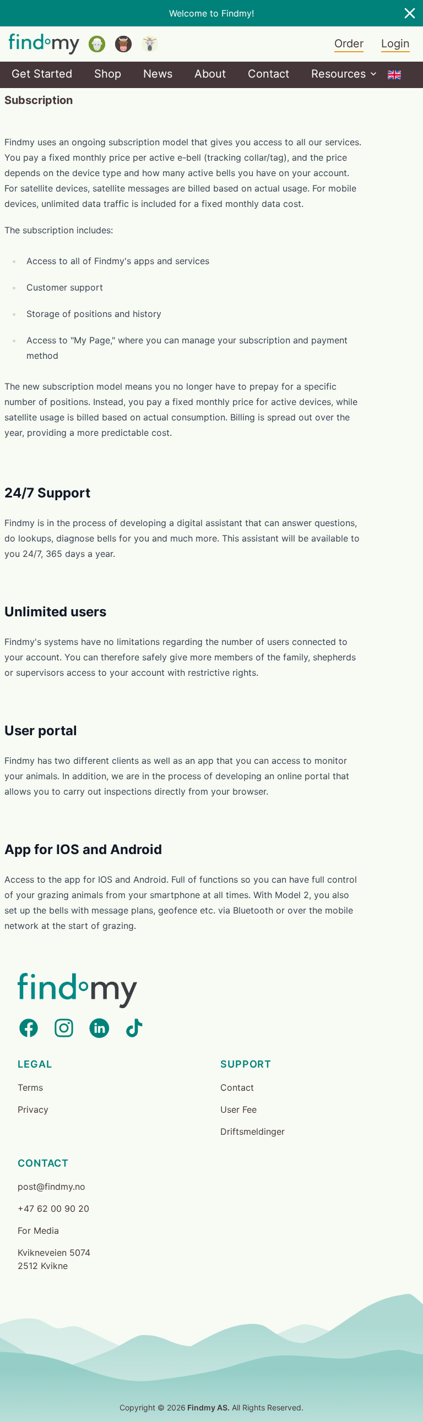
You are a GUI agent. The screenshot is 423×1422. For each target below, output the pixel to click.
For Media (38, 1230)
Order (349, 43)
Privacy (33, 1109)
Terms (30, 1087)
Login (395, 43)
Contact (268, 73)
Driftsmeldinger (252, 1131)
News (157, 73)
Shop (107, 73)
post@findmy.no (51, 1186)
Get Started (42, 73)
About (210, 73)
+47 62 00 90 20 (53, 1208)
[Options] (394, 75)
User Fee (238, 1109)
